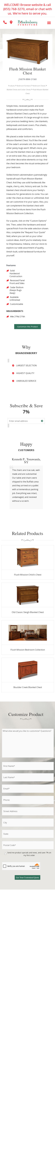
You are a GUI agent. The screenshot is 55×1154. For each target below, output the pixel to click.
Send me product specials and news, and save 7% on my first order (29, 854)
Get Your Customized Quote (27, 877)
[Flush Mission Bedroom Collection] (28, 632)
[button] (49, 23)
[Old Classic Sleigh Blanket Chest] (27, 595)
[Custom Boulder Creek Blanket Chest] (27, 670)
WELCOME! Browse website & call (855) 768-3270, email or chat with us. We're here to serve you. (27, 9)
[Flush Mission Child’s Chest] (27, 557)
